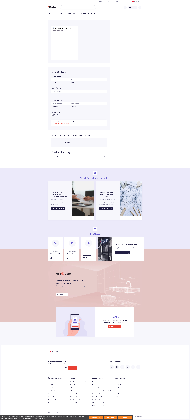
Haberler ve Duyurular (75, 387)
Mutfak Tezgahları (52, 402)
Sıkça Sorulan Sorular (97, 399)
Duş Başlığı (117, 387)
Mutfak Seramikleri (52, 399)
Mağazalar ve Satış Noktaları (99, 393)
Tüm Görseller (58, 30)
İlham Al (94, 13)
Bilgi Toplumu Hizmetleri (137, 416)
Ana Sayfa (51, 17)
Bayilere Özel (73, 384)
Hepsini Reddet (110, 417)
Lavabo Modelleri (119, 393)
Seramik (117, 402)
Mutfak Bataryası (119, 396)
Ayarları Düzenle (96, 417)
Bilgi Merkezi (95, 384)
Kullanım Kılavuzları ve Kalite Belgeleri (101, 390)
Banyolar (61, 13)
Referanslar (73, 396)
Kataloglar (127, 1)
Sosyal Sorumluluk (74, 399)
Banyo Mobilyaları (52, 387)
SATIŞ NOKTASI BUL (122, 253)
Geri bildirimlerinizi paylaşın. (62, 123)
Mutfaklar (71, 13)
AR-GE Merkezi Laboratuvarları (77, 382)
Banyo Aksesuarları (65, 17)
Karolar (52, 13)
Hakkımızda (73, 390)
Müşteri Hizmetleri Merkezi (98, 396)
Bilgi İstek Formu (96, 382)
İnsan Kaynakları (74, 393)
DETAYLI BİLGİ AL (57, 208)
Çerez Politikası (42, 418)
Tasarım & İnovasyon (75, 405)
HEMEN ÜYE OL (113, 326)
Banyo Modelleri (118, 384)
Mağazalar (118, 1)
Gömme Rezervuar (119, 390)
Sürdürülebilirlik (73, 402)
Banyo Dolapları (51, 384)
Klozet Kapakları (51, 396)
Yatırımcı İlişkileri (91, 1)
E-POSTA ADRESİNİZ (54, 368)
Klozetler (50, 393)
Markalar (84, 13)
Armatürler (50, 382)
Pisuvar (116, 399)
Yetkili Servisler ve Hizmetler (105, 1)
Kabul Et (125, 417)
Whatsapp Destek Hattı (97, 402)
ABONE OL (73, 368)
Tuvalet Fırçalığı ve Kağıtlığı (77, 17)
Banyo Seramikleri (52, 390)
